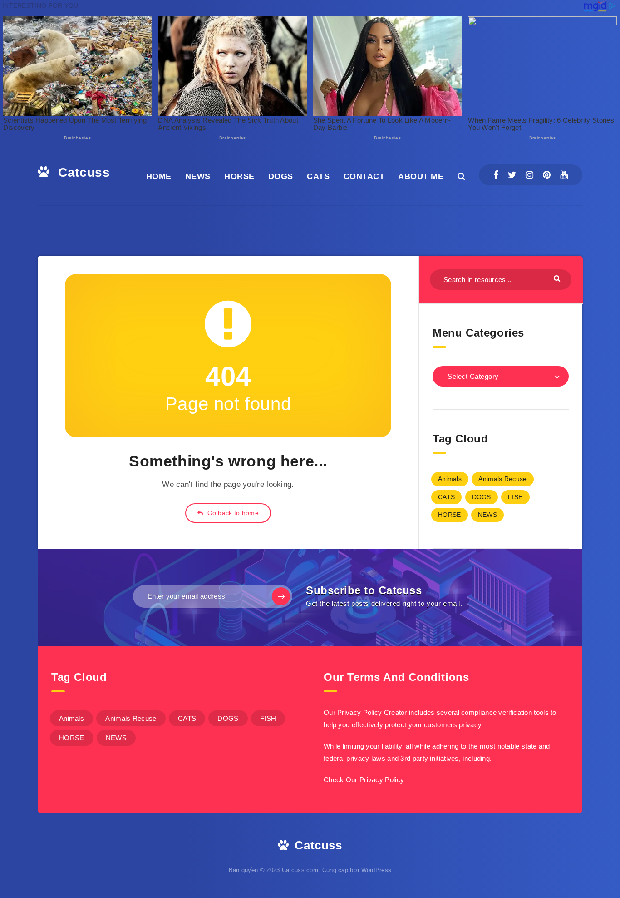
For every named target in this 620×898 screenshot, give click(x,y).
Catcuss (82, 172)
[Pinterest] (547, 175)
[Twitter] (512, 175)
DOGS (280, 176)
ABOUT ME (420, 176)
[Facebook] (495, 175)
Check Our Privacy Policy (364, 780)
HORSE (239, 176)
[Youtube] (564, 175)
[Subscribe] (281, 596)
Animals (450, 478)
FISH (515, 497)
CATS (318, 176)
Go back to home (232, 512)
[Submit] (558, 278)
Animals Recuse (502, 478)
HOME (159, 176)
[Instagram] (529, 175)
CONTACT (364, 176)
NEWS (198, 176)
